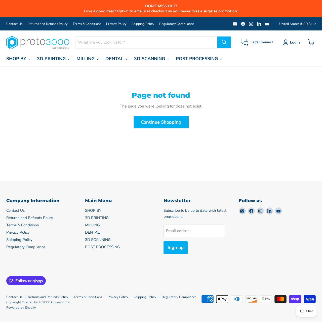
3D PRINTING (52, 59)
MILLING (86, 59)
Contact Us (14, 24)
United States (295, 24)
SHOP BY (16, 59)
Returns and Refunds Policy (47, 24)
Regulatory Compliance (176, 24)
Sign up (176, 247)
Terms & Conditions (87, 24)
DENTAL (115, 59)
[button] (292, 42)
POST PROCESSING (197, 59)
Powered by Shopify (21, 307)
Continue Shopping (161, 122)
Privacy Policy (116, 24)
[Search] (224, 42)
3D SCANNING (150, 59)
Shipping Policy (143, 24)
